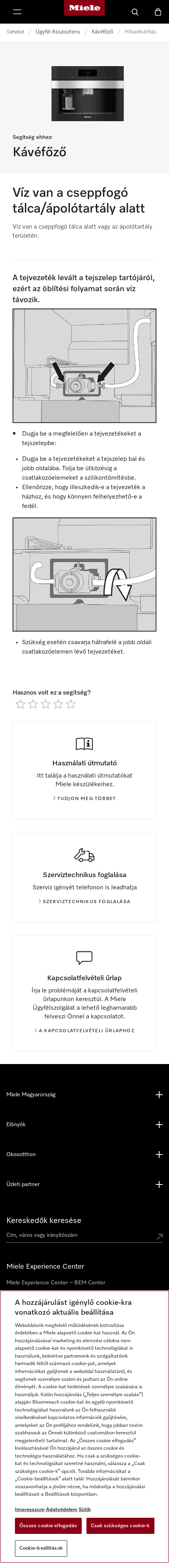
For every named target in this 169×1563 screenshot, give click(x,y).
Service (15, 32)
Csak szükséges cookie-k (120, 1525)
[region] (84, 1426)
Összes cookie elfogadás (48, 1525)
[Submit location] (159, 1237)
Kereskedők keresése (43, 1221)
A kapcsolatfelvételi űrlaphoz (86, 1031)
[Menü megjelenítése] (17, 12)
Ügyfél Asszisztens (57, 32)
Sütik (85, 1509)
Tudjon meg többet (86, 798)
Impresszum (30, 1509)
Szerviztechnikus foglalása (86, 902)
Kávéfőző (102, 32)
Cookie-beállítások (41, 1548)
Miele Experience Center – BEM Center (55, 1283)
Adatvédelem (61, 1509)
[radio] (20, 704)
